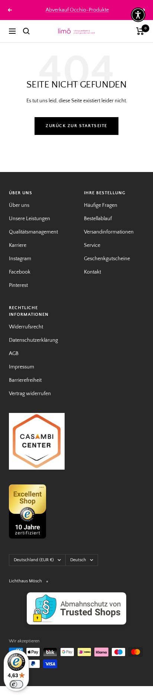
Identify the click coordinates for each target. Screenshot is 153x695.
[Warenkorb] (140, 31)
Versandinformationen (109, 232)
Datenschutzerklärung (33, 340)
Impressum (21, 367)
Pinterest (18, 285)
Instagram (20, 259)
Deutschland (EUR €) (34, 559)
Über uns (19, 205)
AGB (14, 354)
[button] (138, 14)
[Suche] (26, 31)
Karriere (17, 245)
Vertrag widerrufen (30, 394)
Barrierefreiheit (25, 380)
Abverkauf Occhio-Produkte (77, 10)
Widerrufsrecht (26, 327)
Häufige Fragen (100, 205)
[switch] (16, 684)
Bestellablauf (98, 219)
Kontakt (92, 272)
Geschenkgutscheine (107, 259)
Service (92, 245)
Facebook (19, 272)
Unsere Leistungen (29, 219)
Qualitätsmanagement (33, 232)
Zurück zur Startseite (76, 125)
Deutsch (78, 559)
